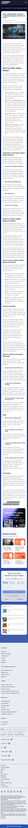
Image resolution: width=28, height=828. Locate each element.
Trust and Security (5, 779)
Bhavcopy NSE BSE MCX (8, 686)
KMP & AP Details (6, 653)
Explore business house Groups (10, 691)
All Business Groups (19, 734)
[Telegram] (18, 792)
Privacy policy (4, 774)
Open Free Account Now (14, 826)
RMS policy (3, 776)
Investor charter (5, 709)
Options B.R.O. (8, 8)
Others (20, 732)
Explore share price (6, 684)
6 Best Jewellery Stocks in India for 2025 (16, 630)
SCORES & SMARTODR (6, 782)
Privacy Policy (20, 595)
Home (2, 8)
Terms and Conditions (14, 596)
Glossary (3, 676)
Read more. (3, 818)
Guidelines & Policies (6, 714)
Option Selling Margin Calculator (11, 504)
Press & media (5, 656)
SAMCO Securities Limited (7, 796)
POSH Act (3, 784)
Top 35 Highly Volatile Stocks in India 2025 (13, 615)
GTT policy (3, 777)
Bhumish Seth (9, 22)
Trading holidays (5, 701)
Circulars (3, 707)
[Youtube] (14, 792)
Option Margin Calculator (13, 502)
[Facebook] (2, 792)
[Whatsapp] (21, 792)
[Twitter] (5, 792)
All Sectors (10, 734)
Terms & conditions (5, 767)
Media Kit (3, 662)
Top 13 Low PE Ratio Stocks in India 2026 (16, 610)
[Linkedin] (11, 792)
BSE (2, 772)
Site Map (3, 769)
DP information (5, 705)
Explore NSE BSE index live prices (10, 693)
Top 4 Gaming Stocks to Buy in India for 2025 (16, 618)
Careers (3, 658)
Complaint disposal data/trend (9, 712)
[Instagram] (8, 792)
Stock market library (6, 670)
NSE (2, 770)
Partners (3, 660)
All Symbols (3, 734)
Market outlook (5, 674)
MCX (2, 781)
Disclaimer (3, 765)
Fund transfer (5, 703)
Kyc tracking (4, 722)
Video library (4, 672)
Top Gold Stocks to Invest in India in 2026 (16, 624)
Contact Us (4, 724)
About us (3, 651)
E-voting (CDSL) (4, 786)
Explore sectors (5, 689)
